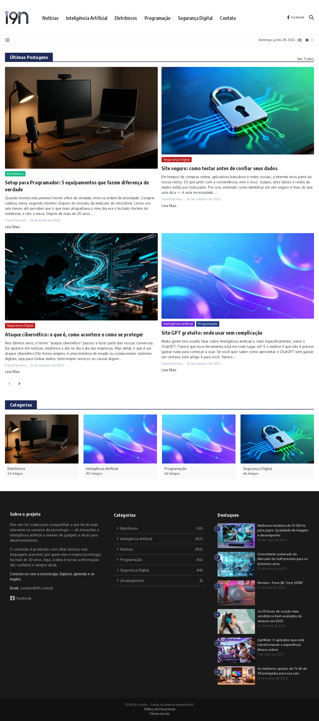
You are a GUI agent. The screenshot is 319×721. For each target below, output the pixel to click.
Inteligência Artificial (86, 18)
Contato (228, 18)
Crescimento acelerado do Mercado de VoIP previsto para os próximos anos (282, 559)
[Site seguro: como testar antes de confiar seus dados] (237, 110)
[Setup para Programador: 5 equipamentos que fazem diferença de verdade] (81, 117)
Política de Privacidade (159, 709)
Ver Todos (305, 59)
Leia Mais (12, 227)
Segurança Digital (195, 18)
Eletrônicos (126, 18)
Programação (157, 18)
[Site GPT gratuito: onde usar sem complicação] (237, 276)
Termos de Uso (159, 714)
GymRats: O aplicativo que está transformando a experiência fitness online (280, 645)
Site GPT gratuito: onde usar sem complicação (212, 332)
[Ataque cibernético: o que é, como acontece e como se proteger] (81, 277)
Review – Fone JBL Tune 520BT (280, 583)
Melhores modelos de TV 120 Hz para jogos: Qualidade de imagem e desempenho (282, 530)
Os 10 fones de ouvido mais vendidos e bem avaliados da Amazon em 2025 (279, 616)
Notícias (50, 18)
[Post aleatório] (300, 40)
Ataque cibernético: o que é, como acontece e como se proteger (74, 334)
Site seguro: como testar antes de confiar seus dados (219, 168)
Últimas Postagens (29, 57)
